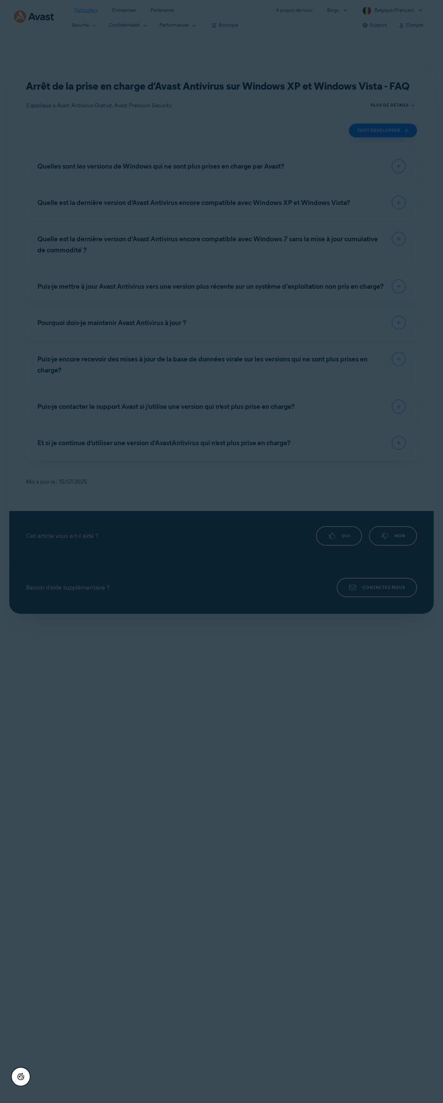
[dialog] (221, 551)
